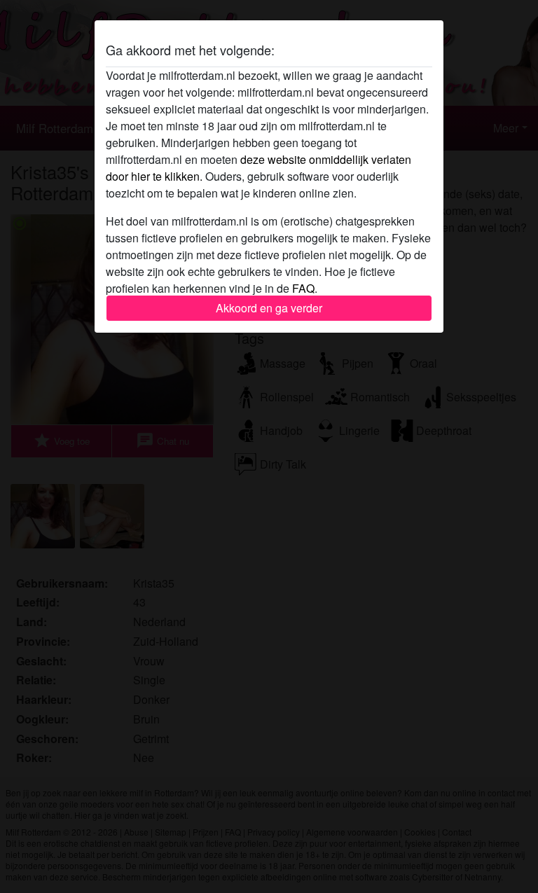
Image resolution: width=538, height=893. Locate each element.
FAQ (303, 288)
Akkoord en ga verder (269, 308)
